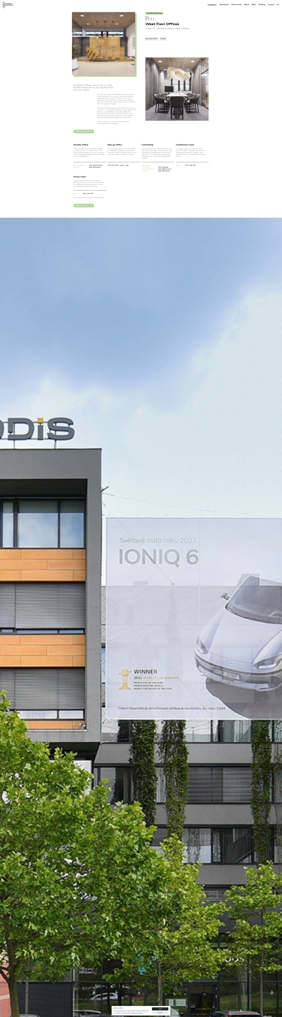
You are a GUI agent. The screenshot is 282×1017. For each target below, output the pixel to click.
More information (151, 38)
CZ (278, 4)
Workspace (224, 4)
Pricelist (163, 38)
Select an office (82, 131)
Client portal (236, 4)
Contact (271, 4)
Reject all (134, 1013)
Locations (211, 4)
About (246, 4)
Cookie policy (140, 1013)
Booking (262, 4)
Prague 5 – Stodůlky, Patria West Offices (167, 28)
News (254, 4)
